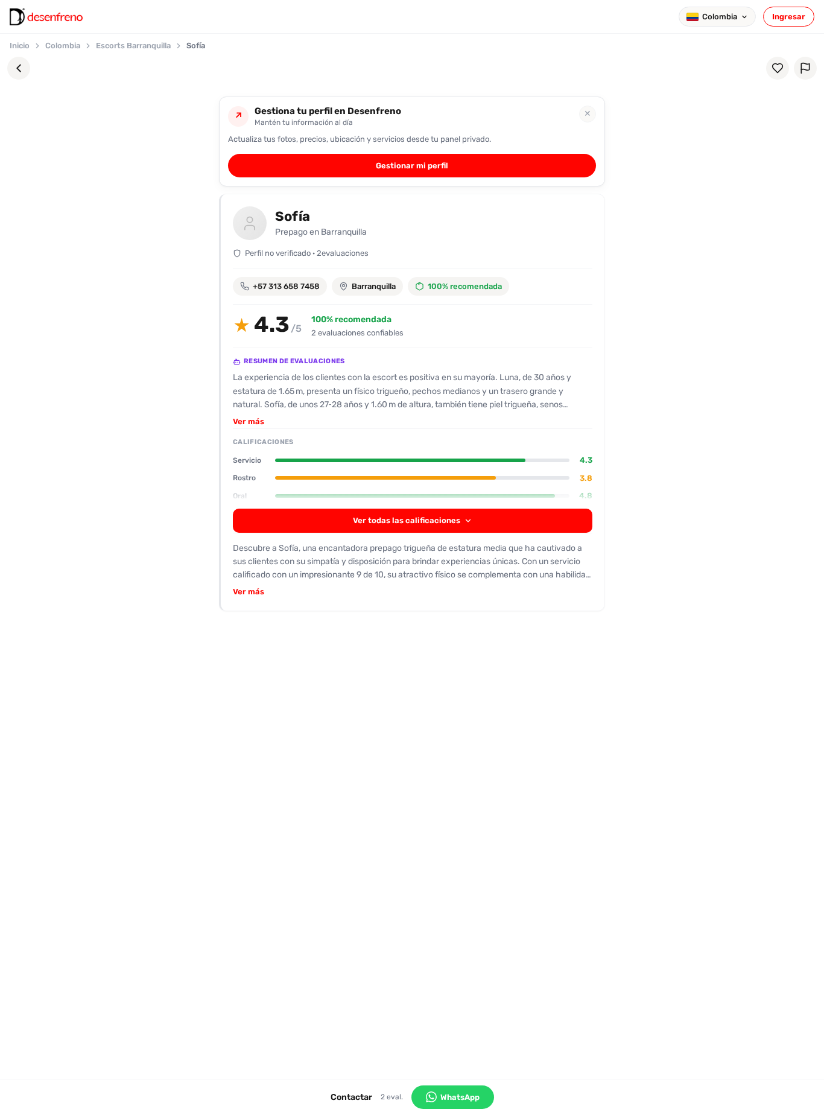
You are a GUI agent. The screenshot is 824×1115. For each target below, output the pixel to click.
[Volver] (18, 68)
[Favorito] (777, 68)
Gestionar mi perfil (412, 165)
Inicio (20, 45)
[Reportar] (805, 68)
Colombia (62, 45)
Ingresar (788, 16)
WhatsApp (460, 1097)
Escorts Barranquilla (133, 45)
